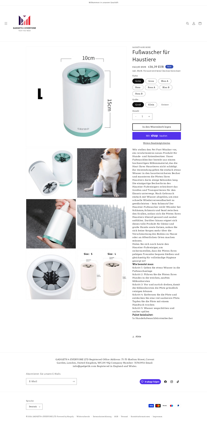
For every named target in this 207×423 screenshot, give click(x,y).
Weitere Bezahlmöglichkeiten (156, 143)
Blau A (164, 81)
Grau (151, 81)
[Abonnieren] (73, 381)
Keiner (166, 105)
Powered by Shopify (65, 417)
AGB (116, 417)
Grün (138, 81)
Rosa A (151, 87)
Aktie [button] (138, 336)
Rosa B (139, 94)
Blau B (166, 87)
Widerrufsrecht (83, 417)
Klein (151, 105)
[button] (6, 23)
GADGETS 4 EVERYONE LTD (44, 417)
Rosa (138, 87)
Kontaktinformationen (140, 417)
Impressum (157, 417)
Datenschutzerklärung (102, 417)
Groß (138, 105)
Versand (147, 71)
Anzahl (135, 111)
